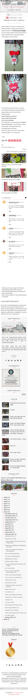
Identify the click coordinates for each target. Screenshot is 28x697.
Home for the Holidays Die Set (11, 633)
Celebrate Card (9, 599)
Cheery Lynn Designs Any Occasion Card (15, 612)
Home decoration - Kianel (11, 561)
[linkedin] (15, 360)
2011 (5, 512)
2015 (5, 504)
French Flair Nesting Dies (9, 118)
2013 (5, 508)
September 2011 (10, 520)
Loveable (12, 410)
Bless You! (12, 446)
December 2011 (10, 514)
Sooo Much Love (9, 592)
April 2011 (8, 530)
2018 (5, 497)
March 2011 (9, 532)
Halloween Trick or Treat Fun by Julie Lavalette (12, 165)
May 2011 (8, 528)
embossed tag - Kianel (10, 538)
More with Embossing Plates (12, 553)
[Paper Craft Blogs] (10, 651)
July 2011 (8, 524)
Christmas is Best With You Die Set (12, 635)
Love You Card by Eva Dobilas (9, 193)
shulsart (11, 228)
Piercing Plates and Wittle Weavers (13, 605)
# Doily (20, 18)
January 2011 (9, 617)
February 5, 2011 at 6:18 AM (16, 253)
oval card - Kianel (9, 602)
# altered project (13, 18)
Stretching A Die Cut (10, 536)
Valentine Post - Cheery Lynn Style (13, 597)
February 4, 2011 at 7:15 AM (16, 242)
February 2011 (9, 534)
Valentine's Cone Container (12, 610)
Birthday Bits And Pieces (11, 558)
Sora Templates (16, 692)
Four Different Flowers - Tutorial (18, 439)
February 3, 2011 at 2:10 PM (15, 216)
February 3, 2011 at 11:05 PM (16, 229)
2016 (5, 502)
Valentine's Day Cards (10, 580)
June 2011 (8, 526)
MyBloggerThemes (14, 694)
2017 (5, 499)
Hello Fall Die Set (7, 632)
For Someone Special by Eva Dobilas (11, 179)
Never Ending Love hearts (9, 116)
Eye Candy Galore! (10, 568)
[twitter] (8, 360)
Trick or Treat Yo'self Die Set (10, 629)
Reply (10, 211)
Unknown (11, 253)
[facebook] (6, 665)
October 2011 (9, 518)
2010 (5, 619)
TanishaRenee (12, 215)
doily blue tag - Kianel (10, 582)
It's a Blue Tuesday (9, 615)
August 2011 (9, 522)
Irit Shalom (12, 241)
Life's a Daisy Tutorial (15, 452)
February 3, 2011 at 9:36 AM (16, 203)
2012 (5, 510)
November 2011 (10, 516)
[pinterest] (20, 360)
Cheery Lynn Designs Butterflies (13, 574)
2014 (5, 506)
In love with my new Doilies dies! (13, 577)
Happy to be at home (10, 589)
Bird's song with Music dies (12, 607)
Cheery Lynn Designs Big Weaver (13, 594)
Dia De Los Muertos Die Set (10, 630)
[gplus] (12, 360)
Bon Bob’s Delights (14, 202)
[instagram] (18, 360)
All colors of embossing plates (12, 556)
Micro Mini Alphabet (8, 120)
